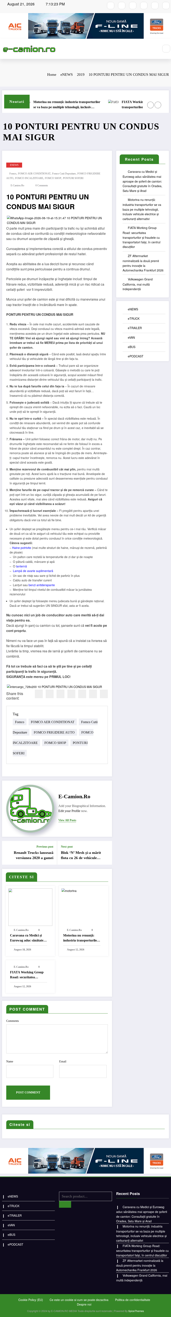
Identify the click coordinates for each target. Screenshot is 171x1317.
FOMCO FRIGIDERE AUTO (54, 732)
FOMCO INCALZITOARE (29, 178)
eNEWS (14, 165)
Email (62, 1061)
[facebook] (39, 694)
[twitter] (50, 694)
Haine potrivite (21, 548)
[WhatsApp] (93, 694)
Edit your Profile (69, 811)
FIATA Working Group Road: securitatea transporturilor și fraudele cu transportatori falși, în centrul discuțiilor (74, 105)
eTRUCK (134, 318)
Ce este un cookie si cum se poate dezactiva (79, 1300)
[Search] (166, 49)
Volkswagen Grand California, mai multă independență (138, 284)
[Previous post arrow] (7, 853)
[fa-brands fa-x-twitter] (143, 5)
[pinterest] (82, 694)
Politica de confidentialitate (132, 1300)
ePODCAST (135, 356)
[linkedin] (60, 694)
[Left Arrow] (150, 105)
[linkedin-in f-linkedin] (166, 5)
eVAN (131, 337)
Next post (67, 846)
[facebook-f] (110, 5)
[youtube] (132, 5)
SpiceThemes (136, 1311)
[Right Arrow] (158, 105)
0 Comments (41, 185)
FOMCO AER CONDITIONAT (34, 173)
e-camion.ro (17, 185)
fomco (12, 173)
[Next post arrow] (106, 853)
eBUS (131, 347)
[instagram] (121, 5)
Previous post (44, 846)
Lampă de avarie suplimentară (33, 571)
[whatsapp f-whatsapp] (154, 5)
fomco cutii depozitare (64, 173)
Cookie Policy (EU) (30, 1300)
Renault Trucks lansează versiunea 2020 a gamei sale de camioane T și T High (33, 856)
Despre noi (84, 1304)
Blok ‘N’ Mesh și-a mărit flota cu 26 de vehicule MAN (81, 856)
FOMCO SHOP (53, 178)
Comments (12, 1020)
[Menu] (154, 49)
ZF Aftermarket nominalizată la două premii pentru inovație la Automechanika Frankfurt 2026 (139, 1265)
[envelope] (71, 694)
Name (9, 1061)
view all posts (67, 820)
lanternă (21, 566)
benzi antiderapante (42, 585)
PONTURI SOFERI (73, 178)
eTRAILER (135, 328)
